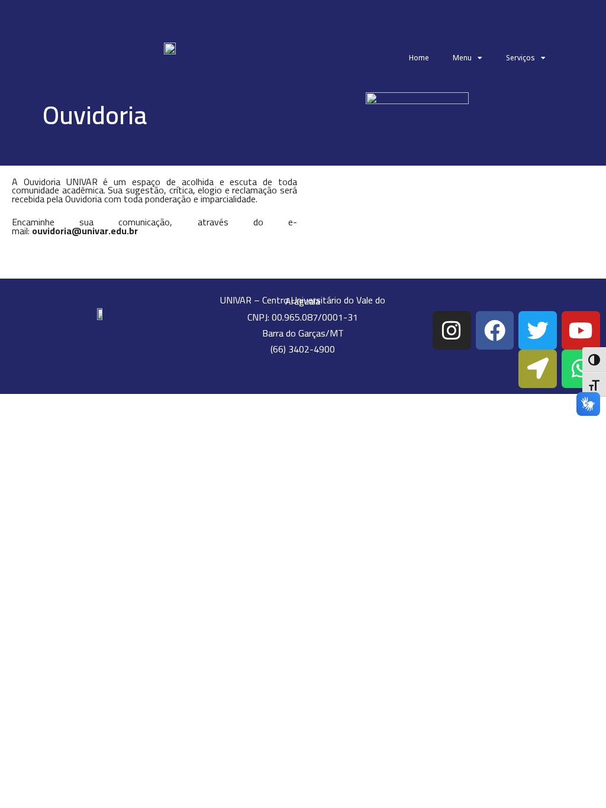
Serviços (520, 58)
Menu (462, 58)
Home (419, 58)
